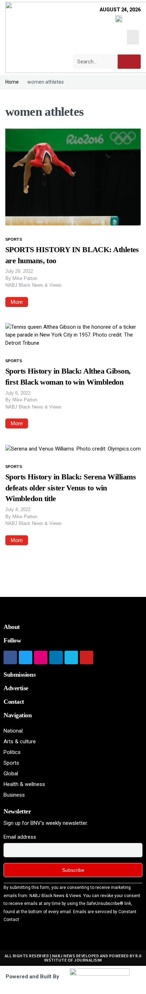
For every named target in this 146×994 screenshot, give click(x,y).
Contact (14, 701)
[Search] (129, 61)
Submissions (19, 674)
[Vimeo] (71, 657)
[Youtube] (86, 657)
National (13, 731)
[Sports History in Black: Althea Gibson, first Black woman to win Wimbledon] (73, 335)
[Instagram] (40, 657)
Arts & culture (20, 741)
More (17, 302)
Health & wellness (24, 784)
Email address (20, 837)
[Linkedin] (56, 657)
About (12, 626)
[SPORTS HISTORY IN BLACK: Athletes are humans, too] (73, 176)
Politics (12, 752)
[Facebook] (10, 657)
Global (11, 773)
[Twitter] (25, 657)
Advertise (16, 688)
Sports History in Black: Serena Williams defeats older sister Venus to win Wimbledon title (70, 487)
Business (14, 795)
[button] (133, 37)
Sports (13, 239)
